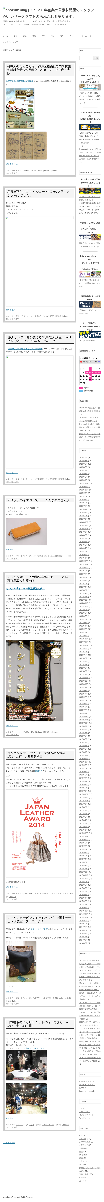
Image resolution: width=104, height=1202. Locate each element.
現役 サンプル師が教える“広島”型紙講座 (25, 349)
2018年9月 (83, 765)
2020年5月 (83, 700)
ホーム (5, 36)
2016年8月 (83, 846)
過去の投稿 (9, 1143)
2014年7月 (83, 927)
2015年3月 (83, 901)
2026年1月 (83, 480)
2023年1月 (83, 597)
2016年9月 (83, 843)
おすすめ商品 (84, 1142)
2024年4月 (83, 548)
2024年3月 (83, 551)
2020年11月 (84, 681)
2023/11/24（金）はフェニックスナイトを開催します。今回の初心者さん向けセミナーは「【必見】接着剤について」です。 (89, 1028)
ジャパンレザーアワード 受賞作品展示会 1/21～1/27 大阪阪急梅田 (37, 754)
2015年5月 (83, 895)
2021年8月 (83, 652)
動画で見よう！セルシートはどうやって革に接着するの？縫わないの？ (89, 437)
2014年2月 (83, 943)
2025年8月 (83, 496)
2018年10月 (84, 762)
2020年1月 (83, 713)
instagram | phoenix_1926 (89, 1091)
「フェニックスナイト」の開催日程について (89, 198)
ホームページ (87, 36)
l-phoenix (54, 170)
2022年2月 (83, 632)
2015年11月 (84, 875)
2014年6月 (83, 930)
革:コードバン (29, 316)
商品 (25, 36)
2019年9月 (83, 726)
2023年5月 (83, 584)
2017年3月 (83, 823)
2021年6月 (83, 658)
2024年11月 (84, 525)
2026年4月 (83, 470)
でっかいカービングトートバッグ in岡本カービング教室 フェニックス (39, 919)
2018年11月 (84, 759)
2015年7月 (83, 888)
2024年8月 (83, 535)
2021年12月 (84, 639)
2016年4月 (83, 859)
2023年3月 (83, 590)
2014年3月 (83, 940)
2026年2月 (83, 477)
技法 (34, 36)
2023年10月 (84, 568)
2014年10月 (84, 917)
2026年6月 (83, 464)
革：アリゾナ (30, 556)
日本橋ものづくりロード (33, 1048)
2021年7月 (83, 655)
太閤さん (39, 771)
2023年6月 (83, 581)
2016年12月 (84, 833)
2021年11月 (84, 642)
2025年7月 (83, 500)
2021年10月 (84, 645)
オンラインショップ (10, 42)
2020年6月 (83, 697)
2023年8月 (83, 574)
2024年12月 (84, 522)
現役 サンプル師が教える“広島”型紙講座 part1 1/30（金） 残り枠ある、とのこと (40, 339)
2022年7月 (83, 616)
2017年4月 (83, 820)
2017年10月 (84, 801)
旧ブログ (82, 1088)
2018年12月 (84, 755)
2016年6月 (83, 853)
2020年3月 (83, 707)
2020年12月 (84, 678)
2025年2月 (83, 516)
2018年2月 (83, 788)
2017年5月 (83, 817)
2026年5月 (83, 467)
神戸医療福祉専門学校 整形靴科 (20, 81)
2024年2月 (83, 555)
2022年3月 (83, 629)
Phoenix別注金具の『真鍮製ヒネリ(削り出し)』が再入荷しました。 (89, 427)
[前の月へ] (93, 358)
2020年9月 (83, 687)
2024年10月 (84, 529)
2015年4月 (83, 898)
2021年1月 (83, 674)
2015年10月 (84, 878)
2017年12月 (84, 794)
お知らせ (82, 1145)
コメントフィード (86, 1115)
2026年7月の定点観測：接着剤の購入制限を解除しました (89, 411)
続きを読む (12, 164)
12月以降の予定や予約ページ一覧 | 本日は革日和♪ (90, 996)
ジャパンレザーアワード (38, 893)
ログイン (82, 1108)
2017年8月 (83, 807)
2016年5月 (83, 856)
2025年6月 (83, 503)
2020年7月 (83, 694)
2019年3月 (83, 746)
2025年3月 (83, 513)
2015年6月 (83, 891)
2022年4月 (83, 626)
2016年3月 (83, 862)
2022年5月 (83, 623)
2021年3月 (83, 668)
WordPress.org (85, 1118)
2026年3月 (83, 474)
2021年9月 (83, 649)
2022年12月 (84, 600)
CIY (80, 1135)
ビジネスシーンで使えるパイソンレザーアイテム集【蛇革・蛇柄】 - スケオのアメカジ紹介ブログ (89, 973)
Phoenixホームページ (87, 1081)
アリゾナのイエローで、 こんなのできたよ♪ (39, 500)
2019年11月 (84, 720)
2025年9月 (83, 493)
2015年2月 (83, 904)
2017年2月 (83, 827)
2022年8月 (83, 613)
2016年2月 (83, 866)
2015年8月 (83, 885)
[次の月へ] (99, 358)
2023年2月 (83, 593)
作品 (52, 36)
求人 (61, 36)
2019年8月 (83, 730)
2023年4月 (83, 587)
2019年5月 (83, 739)
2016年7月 (83, 849)
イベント (72, 36)
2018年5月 (83, 778)
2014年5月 (83, 934)
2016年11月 (84, 836)
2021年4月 (83, 665)
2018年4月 (83, 781)
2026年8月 (83, 457)
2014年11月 (84, 914)
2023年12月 (84, 561)
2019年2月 (83, 749)
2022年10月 (84, 606)
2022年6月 (83, 619)
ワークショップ (31, 479)
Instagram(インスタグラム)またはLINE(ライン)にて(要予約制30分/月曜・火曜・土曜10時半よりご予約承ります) (90, 155)
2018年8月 (83, 768)
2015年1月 (83, 908)
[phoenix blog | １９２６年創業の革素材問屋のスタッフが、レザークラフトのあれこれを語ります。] (52, 13)
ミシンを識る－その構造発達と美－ (25, 588)
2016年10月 (84, 840)
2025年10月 (84, 490)
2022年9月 (83, 610)
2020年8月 (83, 691)
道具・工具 (83, 1174)
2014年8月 (83, 924)
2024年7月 (83, 538)
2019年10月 (84, 723)
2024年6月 (83, 542)
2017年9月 (83, 804)
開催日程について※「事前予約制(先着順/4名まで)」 (89, 244)
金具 (81, 1177)
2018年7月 (83, 772)
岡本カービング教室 (39, 929)
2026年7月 (83, 461)
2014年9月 (83, 921)
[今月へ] (96, 358)
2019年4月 (83, 742)
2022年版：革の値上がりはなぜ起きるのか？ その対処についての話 (90, 964)
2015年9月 (83, 882)
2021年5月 (83, 662)
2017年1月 (83, 830)
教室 (43, 36)
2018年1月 (83, 791)
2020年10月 (84, 684)
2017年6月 (83, 814)
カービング (29, 998)
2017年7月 (83, 810)
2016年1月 (83, 869)
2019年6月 (83, 736)
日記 (15, 36)
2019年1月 (83, 752)
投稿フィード (84, 1112)
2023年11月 (84, 564)
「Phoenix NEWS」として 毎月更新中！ (89, 312)
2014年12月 (84, 911)
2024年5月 (83, 545)
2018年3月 (83, 785)
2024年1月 (83, 558)
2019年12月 (84, 717)
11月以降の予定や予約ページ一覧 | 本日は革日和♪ (90, 1015)
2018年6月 (83, 775)
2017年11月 (84, 798)
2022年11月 (84, 603)
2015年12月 (84, 872)
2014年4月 (83, 937)
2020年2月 (83, 710)
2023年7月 (83, 577)
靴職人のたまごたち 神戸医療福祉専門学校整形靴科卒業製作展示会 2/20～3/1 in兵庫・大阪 (39, 70)
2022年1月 (83, 636)
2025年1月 (83, 519)
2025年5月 (83, 506)
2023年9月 (83, 571)
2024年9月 (83, 532)
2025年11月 (84, 487)
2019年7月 (83, 733)
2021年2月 (83, 671)
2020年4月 (83, 704)
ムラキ (31, 1125)
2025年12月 (84, 483)
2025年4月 (83, 509)
